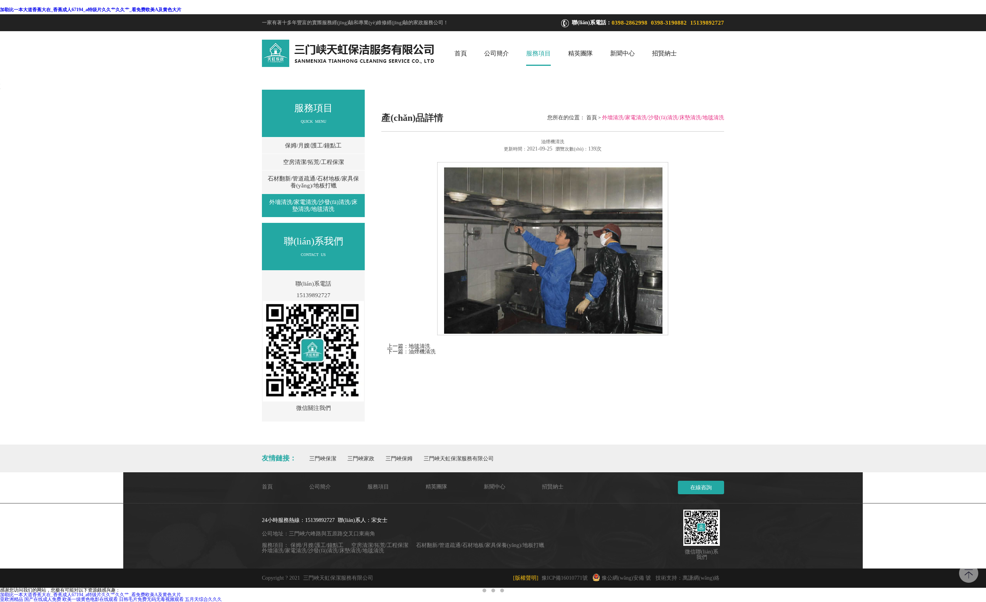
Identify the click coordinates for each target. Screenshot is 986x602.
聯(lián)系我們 (313, 241)
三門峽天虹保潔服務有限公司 (459, 459)
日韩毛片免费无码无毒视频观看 (151, 599)
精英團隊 (580, 53)
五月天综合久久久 (203, 599)
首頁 (460, 53)
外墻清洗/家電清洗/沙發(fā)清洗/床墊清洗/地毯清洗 (313, 205)
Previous (13, 301)
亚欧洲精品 (11, 599)
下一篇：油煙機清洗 (411, 352)
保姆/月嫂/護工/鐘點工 (313, 145)
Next (972, 301)
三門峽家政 (360, 459)
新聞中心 (622, 53)
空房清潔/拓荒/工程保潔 (313, 162)
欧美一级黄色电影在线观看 (90, 599)
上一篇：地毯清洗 (408, 346)
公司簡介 (496, 53)
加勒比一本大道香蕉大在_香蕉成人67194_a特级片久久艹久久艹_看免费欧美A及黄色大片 (90, 9)
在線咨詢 (701, 487)
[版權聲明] (525, 578)
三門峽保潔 (322, 459)
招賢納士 (664, 53)
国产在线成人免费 (42, 599)
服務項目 (538, 53)
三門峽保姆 (399, 459)
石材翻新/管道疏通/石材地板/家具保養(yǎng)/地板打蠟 (313, 182)
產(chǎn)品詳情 (412, 117)
